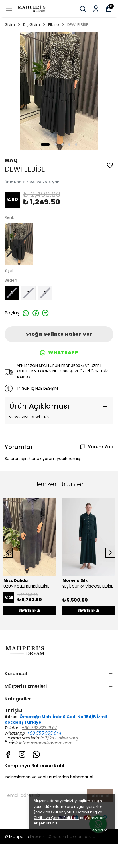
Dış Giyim (31, 24)
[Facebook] (8, 754)
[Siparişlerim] (95, 8)
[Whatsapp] (36, 754)
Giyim (10, 24)
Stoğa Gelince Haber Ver (59, 334)
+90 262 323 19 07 (39, 728)
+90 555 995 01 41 (44, 733)
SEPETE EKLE (29, 610)
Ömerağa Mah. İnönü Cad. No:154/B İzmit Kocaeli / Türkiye (56, 719)
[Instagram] (22, 754)
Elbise (53, 24)
